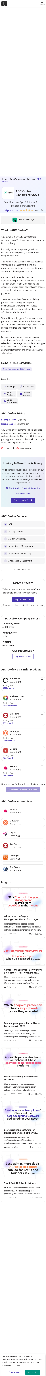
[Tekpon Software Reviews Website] (4, 3)
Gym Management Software (22, 179)
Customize (14, 1372)
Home (4, 179)
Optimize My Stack (23, 500)
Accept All (32, 1372)
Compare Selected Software (23, 789)
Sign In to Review (23, 599)
